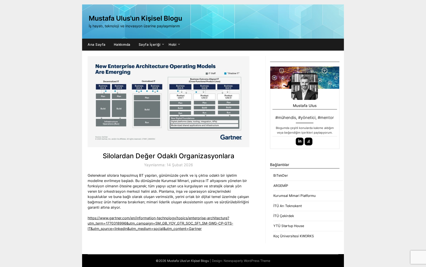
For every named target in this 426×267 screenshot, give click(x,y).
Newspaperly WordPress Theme (247, 261)
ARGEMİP (280, 186)
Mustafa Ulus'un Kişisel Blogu (135, 18)
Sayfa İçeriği (150, 44)
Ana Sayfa (97, 44)
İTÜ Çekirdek (283, 216)
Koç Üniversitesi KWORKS (293, 236)
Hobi (172, 44)
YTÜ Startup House (288, 226)
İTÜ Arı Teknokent (287, 206)
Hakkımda (122, 44)
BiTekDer (280, 175)
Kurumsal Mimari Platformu (294, 196)
